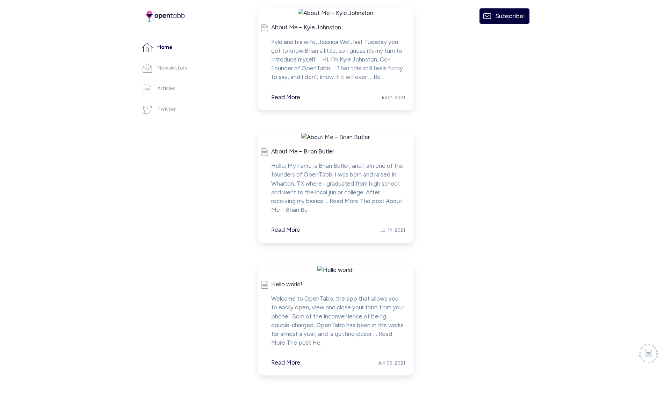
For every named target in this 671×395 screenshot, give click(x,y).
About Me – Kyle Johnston (306, 27)
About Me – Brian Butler (302, 151)
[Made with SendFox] (648, 353)
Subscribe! (510, 16)
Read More (285, 97)
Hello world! (286, 284)
